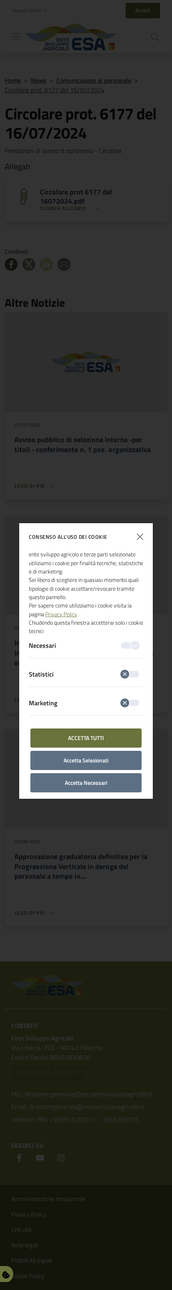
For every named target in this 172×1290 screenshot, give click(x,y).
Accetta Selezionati (86, 760)
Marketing (43, 703)
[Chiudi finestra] (140, 537)
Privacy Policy (61, 614)
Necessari (42, 645)
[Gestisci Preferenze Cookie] (6, 1274)
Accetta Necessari (86, 782)
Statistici (41, 674)
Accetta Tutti (86, 738)
